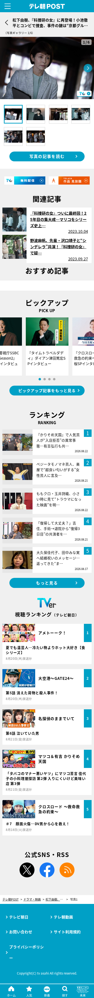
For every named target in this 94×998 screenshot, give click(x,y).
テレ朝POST (47, 6)
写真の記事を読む (47, 156)
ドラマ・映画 (32, 899)
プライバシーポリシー (26, 952)
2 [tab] (44, 379)
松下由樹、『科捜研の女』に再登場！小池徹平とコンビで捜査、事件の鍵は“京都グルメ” (57, 899)
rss (67, 870)
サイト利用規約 (67, 931)
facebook (47, 870)
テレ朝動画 (63, 916)
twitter (27, 870)
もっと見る (47, 583)
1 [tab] (40, 379)
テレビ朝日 (18, 916)
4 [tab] (54, 379)
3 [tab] (49, 379)
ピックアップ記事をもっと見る (46, 390)
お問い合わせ (20, 931)
